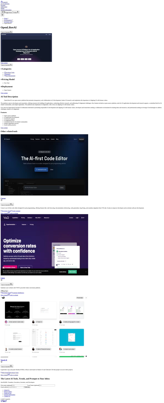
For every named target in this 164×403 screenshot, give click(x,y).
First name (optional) (6, 385)
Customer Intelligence (18, 293)
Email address (4, 387)
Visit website (4, 63)
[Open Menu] (2, 15)
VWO (3, 278)
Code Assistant (16, 211)
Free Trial (5, 291)
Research (7, 74)
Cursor (3, 198)
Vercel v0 (4, 360)
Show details (4, 213)
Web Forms (5, 372)
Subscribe (27, 387)
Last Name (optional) (33, 385)
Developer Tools (9, 72)
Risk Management (10, 75)
